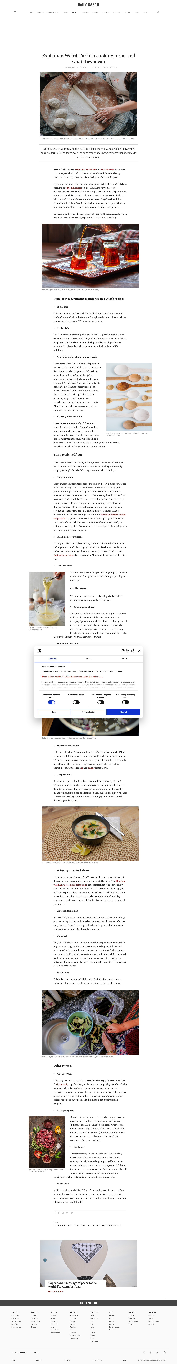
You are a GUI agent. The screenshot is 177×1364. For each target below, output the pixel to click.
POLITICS (15, 1312)
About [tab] (124, 659)
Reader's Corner (154, 1321)
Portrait (112, 1324)
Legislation (15, 1318)
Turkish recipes (74, 188)
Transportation (75, 1336)
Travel (66, 12)
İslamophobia (55, 1333)
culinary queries (60, 1225)
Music (111, 1318)
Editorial (151, 1324)
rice (81, 768)
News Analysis (16, 1327)
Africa (53, 1327)
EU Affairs (14, 1324)
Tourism (73, 1327)
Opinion (152, 1312)
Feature (127, 12)
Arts (111, 1312)
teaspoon (111, 1225)
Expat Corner (140, 12)
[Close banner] (139, 651)
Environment (53, 12)
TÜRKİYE (35, 1312)
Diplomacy (15, 1315)
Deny (54, 712)
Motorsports (133, 1321)
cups (103, 1225)
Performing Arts (114, 1327)
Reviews (112, 1330)
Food (74, 12)
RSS (124, 1360)
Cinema (112, 1315)
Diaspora (34, 1327)
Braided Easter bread (64, 555)
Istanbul (33, 1315)
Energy (72, 1321)
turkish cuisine (93, 1225)
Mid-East (53, 1315)
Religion (106, 12)
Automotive (74, 1315)
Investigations (35, 1321)
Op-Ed (150, 1318)
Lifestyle (94, 1312)
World (54, 1312)
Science (95, 12)
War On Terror (16, 1321)
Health (40, 12)
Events (111, 1321)
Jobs (13, 1360)
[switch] (76, 702)
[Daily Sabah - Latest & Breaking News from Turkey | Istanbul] (88, 4)
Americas (54, 1321)
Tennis (131, 1324)
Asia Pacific (54, 1324)
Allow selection (88, 712)
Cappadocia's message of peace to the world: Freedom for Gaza (72, 1285)
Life (32, 12)
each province (107, 169)
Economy (73, 1318)
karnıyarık (62, 1084)
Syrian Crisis (55, 1330)
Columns (151, 1315)
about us (67, 1360)
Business (74, 1312)
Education (34, 1318)
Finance (72, 1324)
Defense (73, 1333)
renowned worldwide (85, 169)
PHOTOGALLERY (57, 1291)
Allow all (123, 712)
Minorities (34, 1324)
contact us (97, 1360)
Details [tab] (89, 659)
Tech (71, 1330)
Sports (132, 1312)
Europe (53, 1318)
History (116, 12)
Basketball (132, 1318)
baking (119, 1225)
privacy (39, 1360)
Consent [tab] (52, 659)
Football (131, 1315)
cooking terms (80, 1225)
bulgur (91, 768)
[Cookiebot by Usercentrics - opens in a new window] (123, 651)
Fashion (84, 12)
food (70, 1225)
